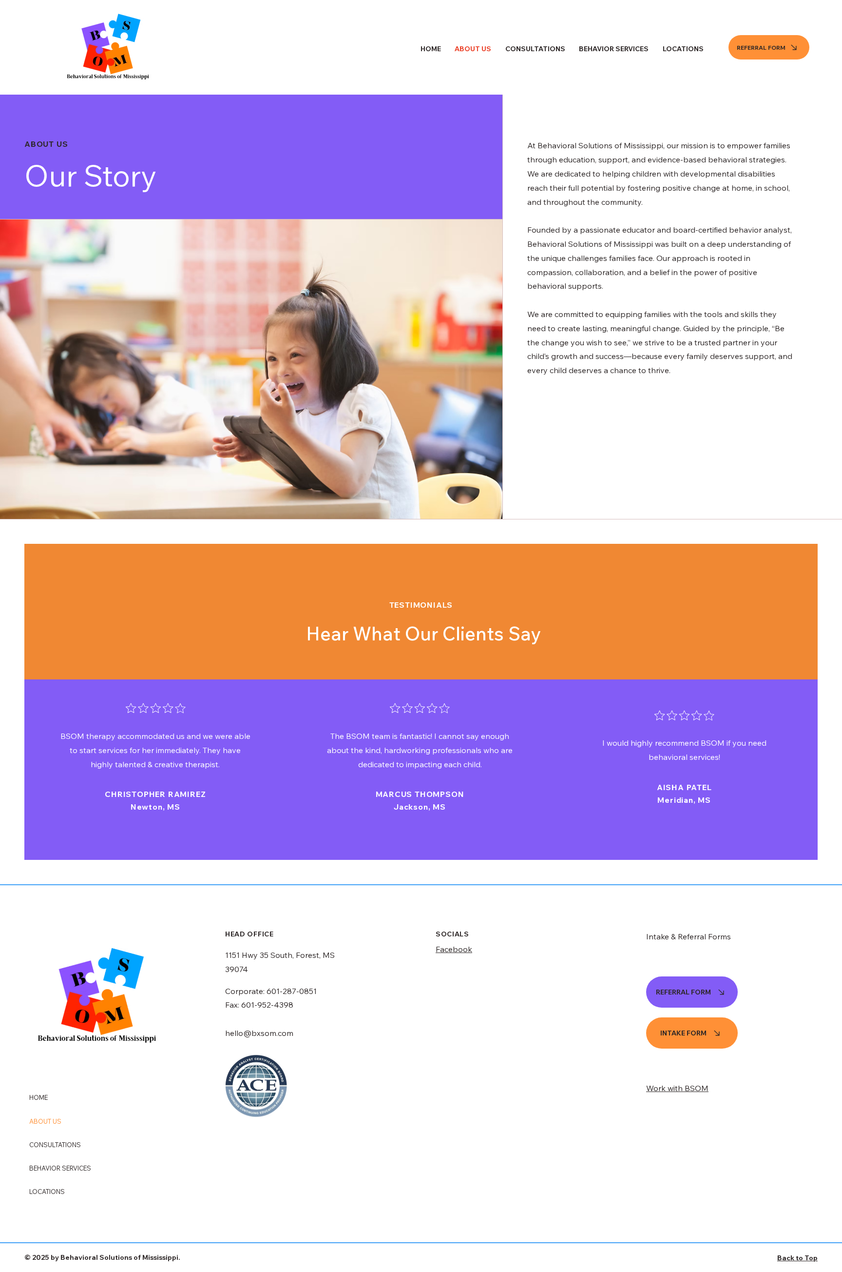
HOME (38, 1097)
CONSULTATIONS (55, 1145)
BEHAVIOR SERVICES (60, 1168)
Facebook (454, 949)
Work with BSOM (677, 1088)
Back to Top (797, 1257)
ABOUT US (45, 1121)
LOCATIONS (47, 1191)
